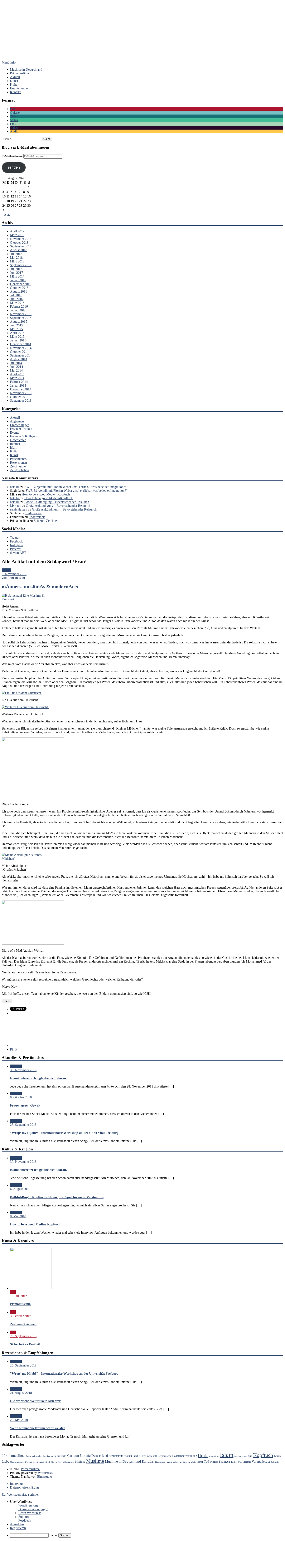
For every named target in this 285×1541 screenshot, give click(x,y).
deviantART (18, 552)
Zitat (13, 116)
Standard (16, 1066)
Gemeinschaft (165, 1455)
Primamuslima (142, 34)
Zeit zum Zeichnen (46, 520)
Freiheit (137, 1455)
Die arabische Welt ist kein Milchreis (35, 1401)
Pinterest (15, 549)
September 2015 (21, 318)
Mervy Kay (56, 1462)
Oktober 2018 (19, 242)
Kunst (14, 81)
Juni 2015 (16, 325)
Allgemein (17, 421)
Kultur (14, 84)
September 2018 (21, 246)
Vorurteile (258, 1461)
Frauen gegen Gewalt (25, 1105)
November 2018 (21, 239)
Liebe (5, 1461)
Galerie (15, 112)
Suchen (53, 1535)
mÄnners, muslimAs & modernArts (40, 586)
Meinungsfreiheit (41, 1462)
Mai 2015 (16, 329)
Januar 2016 (18, 310)
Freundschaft (149, 1455)
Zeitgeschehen (19, 470)
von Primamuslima (14, 577)
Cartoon (73, 1455)
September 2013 (21, 400)
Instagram (16, 545)
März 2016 (17, 302)
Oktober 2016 (19, 287)
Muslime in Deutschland (26, 69)
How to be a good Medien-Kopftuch (46, 494)
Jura (250, 1455)
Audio (14, 131)
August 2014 (18, 359)
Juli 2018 (16, 254)
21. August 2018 (21, 1393)
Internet (15, 444)
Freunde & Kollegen (23, 436)
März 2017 (17, 276)
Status (14, 120)
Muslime (95, 1461)
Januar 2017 (18, 280)
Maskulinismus (17, 1462)
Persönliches (18, 459)
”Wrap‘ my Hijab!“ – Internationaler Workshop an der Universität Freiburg (64, 1133)
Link (13, 124)
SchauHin (177, 1462)
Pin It (13, 1049)
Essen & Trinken (21, 428)
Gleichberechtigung (185, 1455)
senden (14, 167)
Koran (277, 1455)
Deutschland (99, 1455)
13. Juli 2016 (18, 1296)
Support (23, 1516)
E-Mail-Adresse (12, 156)
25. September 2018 (23, 1124)
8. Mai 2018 (18, 1216)
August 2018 (18, 250)
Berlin (57, 1455)
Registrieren (18, 1528)
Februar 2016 (19, 306)
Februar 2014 (19, 381)
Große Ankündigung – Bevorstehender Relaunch (56, 502)
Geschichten (18, 440)
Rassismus (160, 1462)
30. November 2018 (23, 1070)
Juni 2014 (16, 366)
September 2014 (21, 355)
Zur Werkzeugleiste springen (20, 1494)
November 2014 (21, 348)
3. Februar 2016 (20, 1316)
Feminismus (116, 1455)
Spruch (186, 1462)
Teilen (6, 1001)
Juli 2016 (16, 295)
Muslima (80, 1461)
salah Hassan (18, 509)
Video (14, 127)
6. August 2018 (20, 1189)
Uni (240, 1462)
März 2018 (17, 261)
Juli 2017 (16, 269)
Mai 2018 (16, 257)
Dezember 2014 (20, 344)
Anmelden (17, 1524)
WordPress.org (28, 1505)
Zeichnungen (18, 466)
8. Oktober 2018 (21, 1097)
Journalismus (240, 1456)
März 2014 (17, 378)
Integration (213, 1456)
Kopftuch (263, 1455)
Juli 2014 (16, 363)
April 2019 (17, 231)
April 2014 (17, 374)
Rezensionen (18, 462)
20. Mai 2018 (19, 1420)
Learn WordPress (29, 1513)
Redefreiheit (33, 513)
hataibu (15, 487)
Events (14, 432)
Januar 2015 (18, 340)
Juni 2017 (16, 272)
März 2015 (17, 336)
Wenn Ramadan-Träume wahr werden (37, 1428)
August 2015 (18, 321)
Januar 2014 (18, 385)
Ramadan (148, 1461)
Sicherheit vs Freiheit (25, 1344)
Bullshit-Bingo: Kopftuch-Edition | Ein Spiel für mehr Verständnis (56, 1197)
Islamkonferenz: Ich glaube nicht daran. (38, 1078)
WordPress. (45, 1473)
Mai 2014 (16, 370)
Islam (13, 447)
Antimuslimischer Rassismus (39, 1456)
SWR (193, 1462)
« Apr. (6, 214)
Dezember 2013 (20, 389)
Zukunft (275, 1462)
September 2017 (21, 265)
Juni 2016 (16, 299)
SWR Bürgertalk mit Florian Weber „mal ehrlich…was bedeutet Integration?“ (75, 487)
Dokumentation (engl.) (33, 1509)
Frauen (128, 1455)
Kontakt (15, 92)
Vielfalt (246, 1461)
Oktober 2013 (19, 397)
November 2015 (21, 314)
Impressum (17, 1483)
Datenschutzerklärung (24, 1487)
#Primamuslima (13, 1455)
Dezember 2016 (20, 284)
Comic (85, 1455)
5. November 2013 (14, 574)
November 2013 (21, 393)
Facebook (16, 541)
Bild (13, 109)
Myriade (15, 505)
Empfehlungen (19, 88)
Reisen (169, 1462)
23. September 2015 (23, 1336)
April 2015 (17, 333)
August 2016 (18, 291)
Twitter (14, 537)
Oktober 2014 (19, 351)
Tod (206, 1461)
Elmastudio (44, 1476)
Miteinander (68, 1462)
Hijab (203, 1455)
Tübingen (224, 1461)
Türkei (234, 1462)
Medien (29, 1462)
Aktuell (15, 77)
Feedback (24, 1520)
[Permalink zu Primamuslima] (31, 1288)
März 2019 (17, 235)
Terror (199, 1461)
